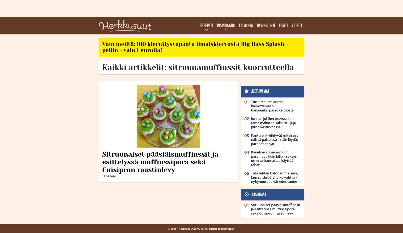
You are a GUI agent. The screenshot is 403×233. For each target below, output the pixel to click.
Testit (283, 25)
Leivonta (246, 25)
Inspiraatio (226, 25)
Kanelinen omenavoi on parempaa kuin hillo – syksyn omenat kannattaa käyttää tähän (274, 158)
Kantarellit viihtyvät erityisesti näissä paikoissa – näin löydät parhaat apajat (274, 139)
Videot (297, 25)
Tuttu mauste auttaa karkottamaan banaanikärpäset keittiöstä (272, 106)
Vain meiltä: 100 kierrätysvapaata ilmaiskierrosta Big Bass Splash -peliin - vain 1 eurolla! (195, 47)
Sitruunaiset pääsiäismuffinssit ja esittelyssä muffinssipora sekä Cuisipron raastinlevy (160, 162)
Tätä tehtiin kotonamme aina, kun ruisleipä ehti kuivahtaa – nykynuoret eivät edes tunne (274, 177)
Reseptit (206, 25)
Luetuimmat (260, 91)
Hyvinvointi (266, 25)
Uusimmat (258, 194)
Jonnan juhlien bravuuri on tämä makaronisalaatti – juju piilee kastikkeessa (273, 122)
